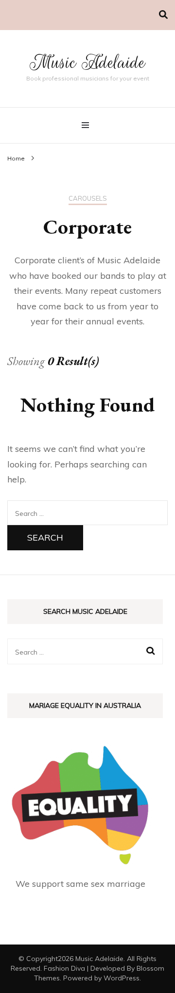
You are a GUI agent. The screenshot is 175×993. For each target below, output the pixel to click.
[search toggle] (163, 14)
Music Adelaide (87, 62)
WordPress (122, 978)
